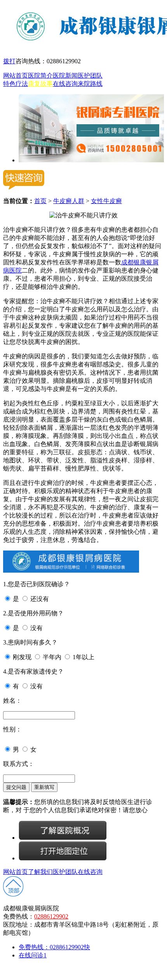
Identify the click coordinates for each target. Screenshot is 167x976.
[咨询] (83, 215)
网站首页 (15, 75)
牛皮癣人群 (68, 201)
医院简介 (40, 75)
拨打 (9, 61)
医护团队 (90, 75)
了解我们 (40, 871)
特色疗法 (15, 83)
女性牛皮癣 (106, 201)
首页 (40, 201)
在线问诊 (33, 955)
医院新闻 (65, 75)
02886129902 (51, 916)
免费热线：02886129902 (54, 947)
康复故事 (40, 83)
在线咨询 (65, 83)
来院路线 (90, 83)
